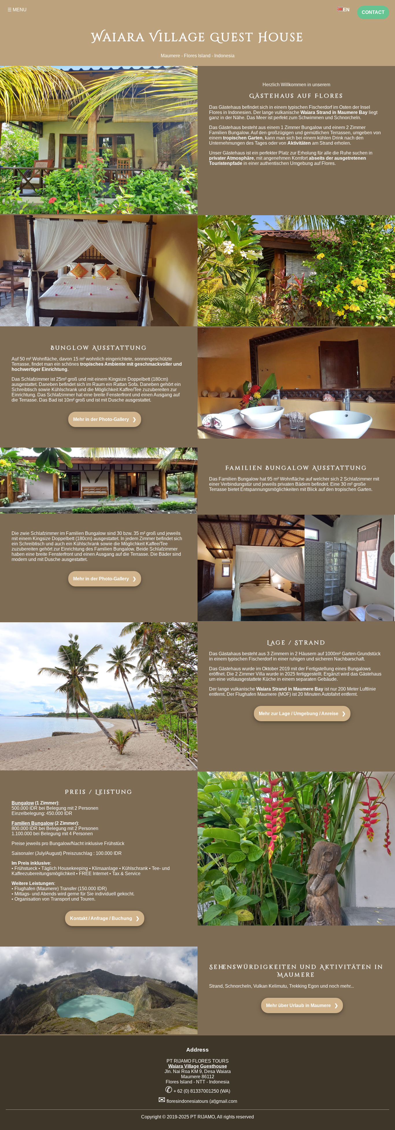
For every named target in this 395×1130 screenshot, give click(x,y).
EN (346, 9)
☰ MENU (17, 9)
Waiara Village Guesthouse (197, 1066)
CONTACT (373, 12)
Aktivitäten (299, 143)
